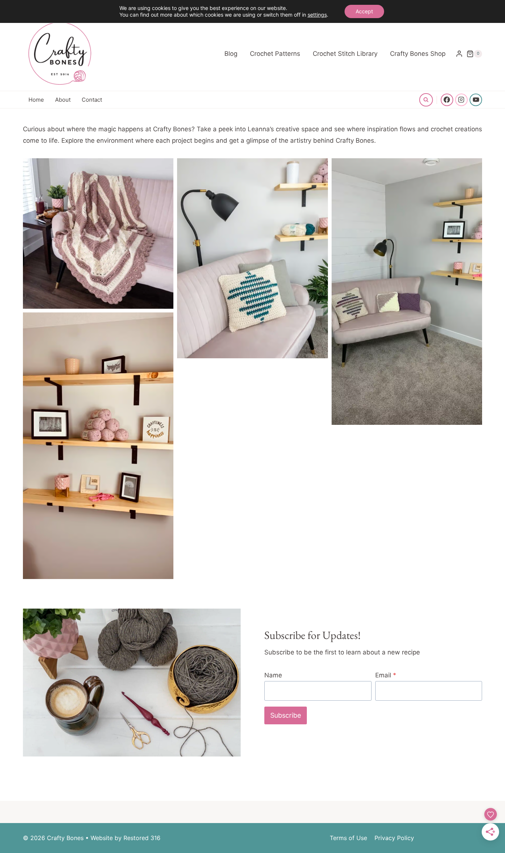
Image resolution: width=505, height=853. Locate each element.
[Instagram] (461, 100)
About (63, 99)
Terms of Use (348, 838)
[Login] (459, 53)
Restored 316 (141, 838)
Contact (92, 99)
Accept (364, 11)
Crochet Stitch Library (345, 53)
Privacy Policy (394, 838)
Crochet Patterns (275, 53)
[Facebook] (447, 100)
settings (317, 14)
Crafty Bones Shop (417, 53)
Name (273, 675)
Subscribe (285, 715)
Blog (230, 53)
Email (385, 675)
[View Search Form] (426, 99)
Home (36, 99)
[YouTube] (476, 100)
